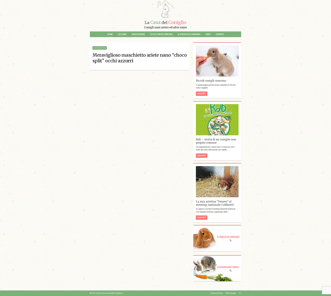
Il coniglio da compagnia (189, 34)
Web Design (230, 293)
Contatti (220, 34)
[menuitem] (110, 34)
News (208, 34)
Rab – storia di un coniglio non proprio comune (216, 141)
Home (109, 34)
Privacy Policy (217, 293)
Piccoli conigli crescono (161, 34)
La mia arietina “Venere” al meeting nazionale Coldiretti (215, 203)
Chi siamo (122, 34)
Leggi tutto (202, 94)
